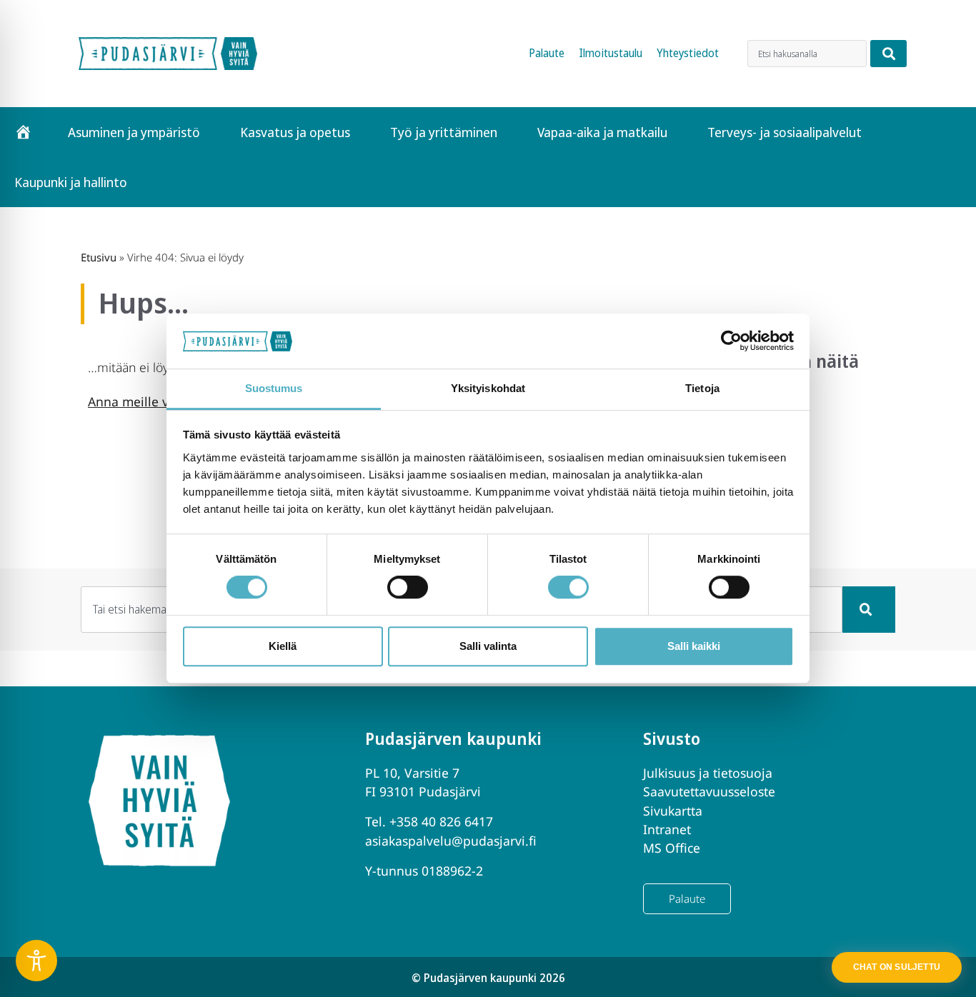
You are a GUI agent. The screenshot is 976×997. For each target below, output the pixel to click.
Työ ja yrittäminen (443, 132)
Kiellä (283, 646)
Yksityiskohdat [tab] (488, 388)
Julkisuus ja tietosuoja (707, 772)
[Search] (888, 53)
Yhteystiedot (688, 53)
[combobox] (807, 53)
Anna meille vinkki (142, 401)
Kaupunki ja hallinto (70, 182)
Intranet (667, 829)
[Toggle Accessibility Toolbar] (36, 960)
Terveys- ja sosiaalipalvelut (784, 132)
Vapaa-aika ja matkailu (602, 132)
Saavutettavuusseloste (709, 791)
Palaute (546, 53)
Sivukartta (672, 810)
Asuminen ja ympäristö (134, 132)
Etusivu (98, 257)
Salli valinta (488, 646)
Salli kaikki (693, 646)
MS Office (671, 847)
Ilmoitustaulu (610, 53)
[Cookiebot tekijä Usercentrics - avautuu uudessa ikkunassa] (731, 341)
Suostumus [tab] (274, 388)
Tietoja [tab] (702, 388)
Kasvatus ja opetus (295, 132)
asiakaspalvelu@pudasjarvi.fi (451, 840)
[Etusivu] (23, 132)
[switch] (407, 587)
